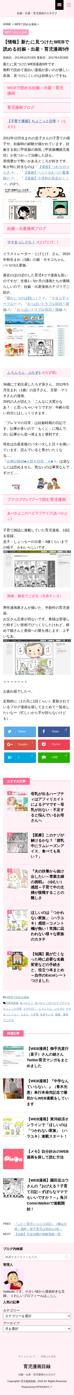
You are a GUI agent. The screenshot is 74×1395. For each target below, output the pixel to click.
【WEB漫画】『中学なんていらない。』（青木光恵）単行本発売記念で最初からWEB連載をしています (48, 1092)
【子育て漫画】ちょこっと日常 (31, 121)
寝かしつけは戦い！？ (24, 298)
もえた (25, 1014)
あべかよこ (26, 1003)
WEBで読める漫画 (18, 997)
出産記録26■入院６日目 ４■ (30, 461)
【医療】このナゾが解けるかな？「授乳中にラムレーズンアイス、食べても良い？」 (47, 846)
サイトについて (27, 1356)
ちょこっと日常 (12, 1008)
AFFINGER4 (42, 1387)
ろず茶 (34, 1014)
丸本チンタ (46, 1014)
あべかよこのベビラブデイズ (52, 1003)
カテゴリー (11, 1310)
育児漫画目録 (37, 1366)
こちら (52, 1295)
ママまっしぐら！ (21, 242)
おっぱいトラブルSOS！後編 (39, 310)
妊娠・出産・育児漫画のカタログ (37, 1374)
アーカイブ (11, 1323)
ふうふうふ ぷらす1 (23, 373)
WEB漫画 (12, 1003)
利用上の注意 (48, 1356)
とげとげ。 (30, 1008)
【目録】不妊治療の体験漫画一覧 (37, 1234)
